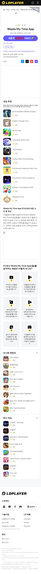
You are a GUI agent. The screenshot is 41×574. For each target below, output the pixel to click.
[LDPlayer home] (12, 2)
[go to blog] (15, 506)
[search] (32, 2)
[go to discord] (20, 506)
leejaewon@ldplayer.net (8, 564)
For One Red (7, 43)
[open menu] (37, 2)
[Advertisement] (20, 81)
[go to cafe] (4, 506)
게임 (7, 10)
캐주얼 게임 (15, 10)
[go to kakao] (9, 506)
